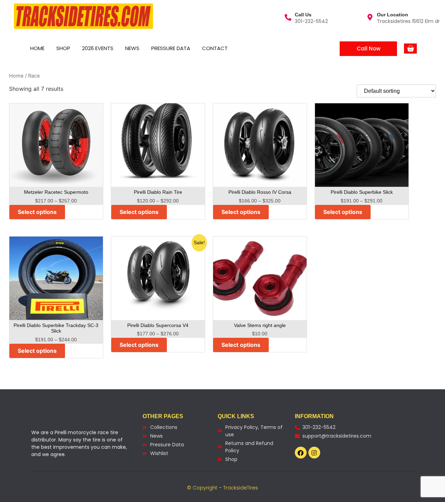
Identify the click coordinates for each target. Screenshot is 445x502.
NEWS (132, 48)
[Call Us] (288, 17)
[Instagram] (314, 453)
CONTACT (215, 48)
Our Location (392, 14)
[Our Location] (370, 17)
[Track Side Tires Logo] (83, 16)
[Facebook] (301, 453)
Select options (37, 211)
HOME (37, 48)
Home (16, 76)
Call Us (303, 14)
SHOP (63, 48)
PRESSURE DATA (170, 48)
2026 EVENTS (97, 48)
